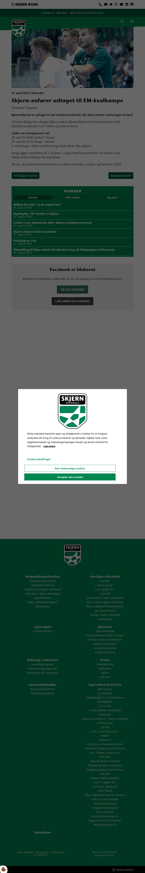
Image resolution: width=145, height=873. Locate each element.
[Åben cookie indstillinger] (3, 869)
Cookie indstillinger (39, 459)
